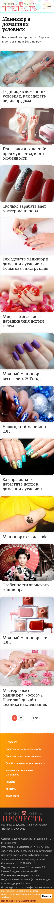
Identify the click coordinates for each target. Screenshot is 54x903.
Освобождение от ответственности (25, 763)
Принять (46, 896)
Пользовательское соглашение (23, 756)
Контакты (11, 788)
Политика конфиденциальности (23, 749)
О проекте (11, 742)
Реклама (10, 781)
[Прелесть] (19, 3)
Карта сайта (12, 796)
